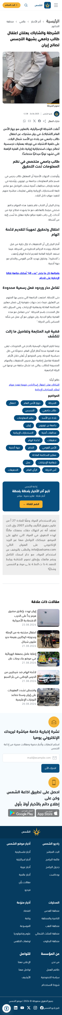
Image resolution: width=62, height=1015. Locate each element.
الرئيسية (52, 21)
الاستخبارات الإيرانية (23, 433)
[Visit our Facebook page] (42, 1008)
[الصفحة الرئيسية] (42, 5)
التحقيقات (13, 470)
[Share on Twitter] (35, 121)
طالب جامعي (49, 411)
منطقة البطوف (51, 941)
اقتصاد (26, 911)
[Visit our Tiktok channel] (10, 1008)
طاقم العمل (52, 970)
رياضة (27, 918)
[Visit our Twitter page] (30, 1008)
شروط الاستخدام (50, 985)
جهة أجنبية (14, 448)
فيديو (27, 890)
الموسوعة (25, 926)
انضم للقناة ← (31, 504)
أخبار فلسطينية (22, 852)
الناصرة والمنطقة (50, 918)
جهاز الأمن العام (32, 403)
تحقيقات (52, 440)
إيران (28, 425)
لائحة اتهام (33, 440)
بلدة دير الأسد (49, 418)
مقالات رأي (24, 882)
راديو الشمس (51, 844)
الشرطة (52, 403)
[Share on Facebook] (40, 121)
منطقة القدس (51, 911)
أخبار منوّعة (23, 902)
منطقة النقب (52, 926)
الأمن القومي (49, 448)
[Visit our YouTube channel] (23, 1008)
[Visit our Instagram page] (37, 1008)
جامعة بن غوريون (47, 425)
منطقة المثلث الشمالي (47, 934)
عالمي (22, 22)
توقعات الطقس (22, 941)
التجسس (29, 411)
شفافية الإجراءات (47, 463)
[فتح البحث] (26, 5)
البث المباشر (10, 5)
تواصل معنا (24, 970)
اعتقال (12, 403)
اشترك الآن (50, 768)
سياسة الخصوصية (50, 977)
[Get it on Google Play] (21, 813)
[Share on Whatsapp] (25, 121)
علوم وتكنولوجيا (22, 934)
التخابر (31, 448)
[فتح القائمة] (56, 5)
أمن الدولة (50, 470)
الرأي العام (31, 470)
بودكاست (54, 875)
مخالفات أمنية (49, 433)
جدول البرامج (52, 867)
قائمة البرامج (52, 860)
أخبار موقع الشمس (18, 844)
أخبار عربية (25, 867)
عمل (28, 463)
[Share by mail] (30, 121)
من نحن (55, 962)
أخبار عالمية (24, 875)
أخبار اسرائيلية (23, 860)
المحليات (54, 902)
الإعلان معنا (24, 962)
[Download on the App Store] (47, 813)
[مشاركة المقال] (45, 121)
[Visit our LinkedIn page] (17, 1008)
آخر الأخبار (36, 22)
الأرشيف (26, 977)
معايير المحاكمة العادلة (44, 455)
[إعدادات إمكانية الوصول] (6, 1008)
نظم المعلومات (25, 418)
